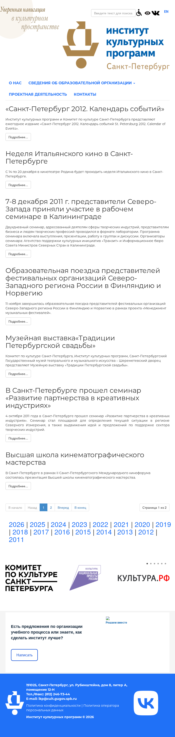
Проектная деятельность (38, 94)
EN (166, 11)
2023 (79, 524)
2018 (20, 532)
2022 (100, 524)
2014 (104, 532)
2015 (83, 532)
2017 (41, 532)
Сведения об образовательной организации (80, 83)
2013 (125, 532)
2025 (37, 524)
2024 (58, 524)
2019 (163, 524)
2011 (16, 539)
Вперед (63, 507)
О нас (15, 83)
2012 (146, 532)
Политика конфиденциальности (53, 706)
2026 (16, 524)
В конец (80, 507)
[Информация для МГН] (139, 12)
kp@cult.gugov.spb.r (57, 699)
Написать (24, 655)
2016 (62, 532)
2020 (142, 524)
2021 (121, 524)
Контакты (85, 94)
